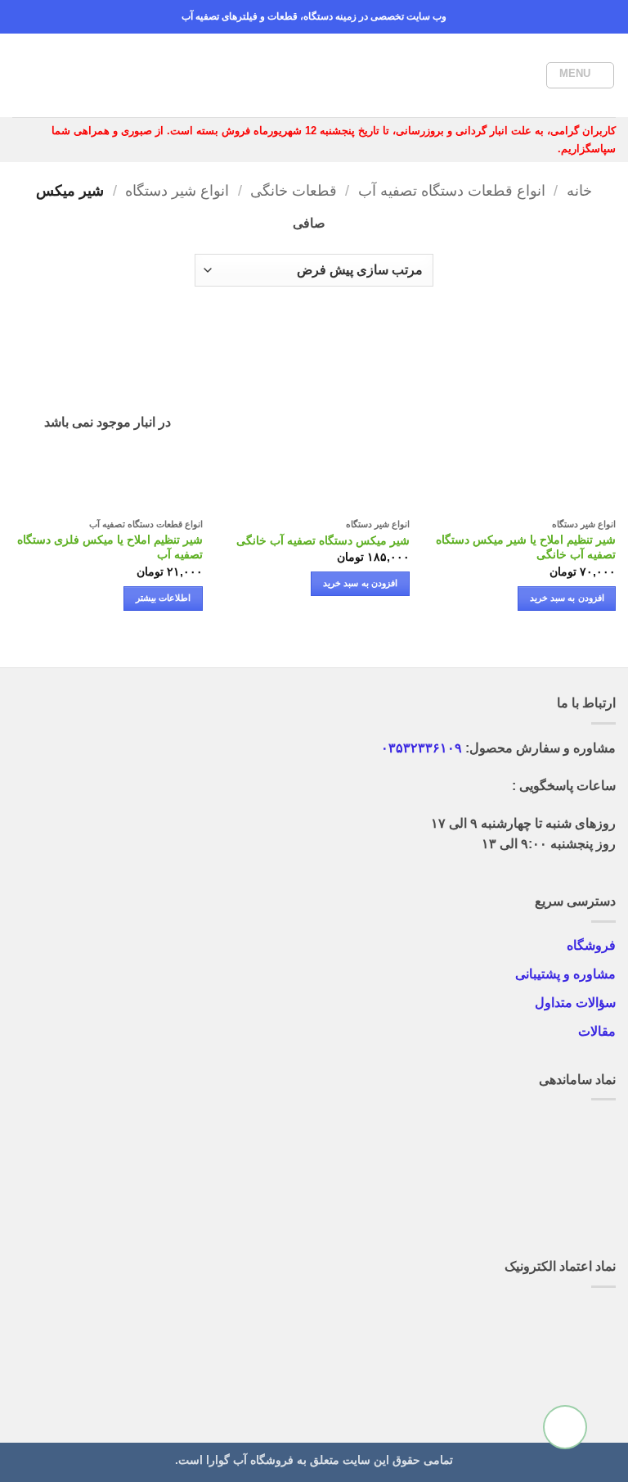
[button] (580, 75)
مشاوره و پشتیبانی (565, 974)
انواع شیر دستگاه (177, 191)
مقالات (597, 1031)
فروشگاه (591, 945)
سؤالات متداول (575, 1003)
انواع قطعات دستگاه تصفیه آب (451, 191)
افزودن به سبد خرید (567, 598)
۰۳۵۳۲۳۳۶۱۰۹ (421, 748)
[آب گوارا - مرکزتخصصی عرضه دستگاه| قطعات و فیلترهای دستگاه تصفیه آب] (314, 75)
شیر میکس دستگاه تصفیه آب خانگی (323, 540)
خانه (579, 191)
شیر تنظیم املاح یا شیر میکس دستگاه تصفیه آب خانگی (526, 547)
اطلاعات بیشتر (163, 598)
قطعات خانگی (293, 191)
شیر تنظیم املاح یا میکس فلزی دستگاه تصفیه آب (110, 547)
